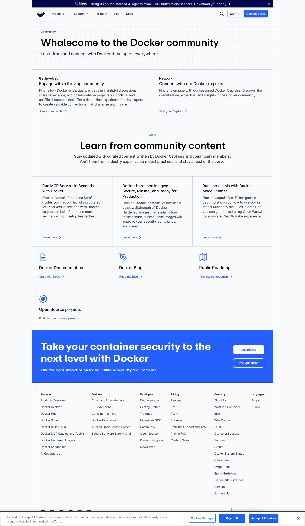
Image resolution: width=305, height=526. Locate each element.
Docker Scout (50, 420)
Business (176, 420)
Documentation (150, 400)
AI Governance (50, 453)
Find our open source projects (59, 318)
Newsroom (221, 460)
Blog (217, 413)
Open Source (148, 433)
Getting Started (150, 407)
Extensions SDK (150, 420)
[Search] (222, 14)
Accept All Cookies (263, 518)
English (256, 400)
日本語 (256, 407)
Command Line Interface (108, 400)
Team (174, 413)
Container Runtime (104, 413)
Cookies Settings (202, 518)
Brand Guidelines (225, 473)
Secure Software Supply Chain (112, 433)
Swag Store (222, 466)
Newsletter (147, 447)
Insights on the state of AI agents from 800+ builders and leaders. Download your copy (158, 4)
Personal (176, 400)
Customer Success (226, 433)
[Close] (298, 518)
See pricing (248, 349)
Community (147, 427)
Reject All (232, 518)
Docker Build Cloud (53, 427)
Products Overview (53, 400)
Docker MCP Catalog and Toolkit (62, 433)
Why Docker (222, 420)
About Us (220, 400)
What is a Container (227, 407)
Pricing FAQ (178, 433)
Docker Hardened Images (58, 440)
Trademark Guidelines (228, 480)
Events (218, 447)
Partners (220, 440)
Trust (217, 427)
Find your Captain (171, 111)
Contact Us (221, 493)
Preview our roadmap (213, 276)
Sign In (234, 13)
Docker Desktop (51, 407)
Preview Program (151, 440)
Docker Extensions (104, 420)
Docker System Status (229, 453)
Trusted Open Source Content (112, 427)
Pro (173, 407)
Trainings (146, 413)
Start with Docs (49, 276)
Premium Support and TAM (189, 427)
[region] (152, 518)
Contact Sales (255, 13)
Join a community (51, 111)
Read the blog (128, 276)
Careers (219, 486)
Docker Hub (49, 413)
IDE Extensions (101, 407)
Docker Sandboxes (53, 447)
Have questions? (249, 363)
